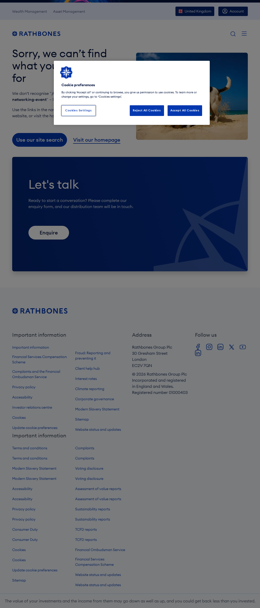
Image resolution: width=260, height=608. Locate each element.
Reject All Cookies (147, 110)
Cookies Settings (78, 110)
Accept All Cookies (184, 110)
